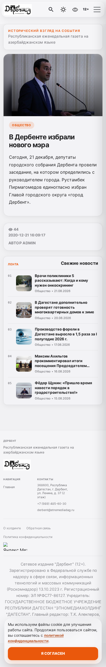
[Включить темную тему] (63, 9)
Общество (21, 125)
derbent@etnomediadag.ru (55, 510)
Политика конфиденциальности (27, 537)
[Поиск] (51, 9)
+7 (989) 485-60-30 (51, 504)
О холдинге (12, 528)
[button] (97, 9)
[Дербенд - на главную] (26, 9)
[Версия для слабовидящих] (75, 9)
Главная (9, 487)
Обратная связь (38, 528)
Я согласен (53, 653)
